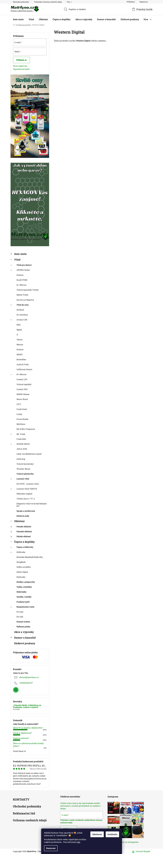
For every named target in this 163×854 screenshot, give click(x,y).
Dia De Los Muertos (25, 300)
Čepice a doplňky (24, 541)
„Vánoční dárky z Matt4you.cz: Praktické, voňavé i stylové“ (27, 706)
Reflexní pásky (23, 626)
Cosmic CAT (22, 379)
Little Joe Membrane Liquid (29, 454)
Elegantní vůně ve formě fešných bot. (32, 504)
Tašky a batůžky (24, 587)
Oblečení (19, 521)
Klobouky (21, 577)
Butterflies (21, 359)
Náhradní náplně (24, 493)
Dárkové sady (23, 516)
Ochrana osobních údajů (30, 820)
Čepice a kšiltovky (25, 547)
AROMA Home (23, 270)
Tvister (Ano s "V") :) (26, 498)
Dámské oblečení (24, 531)
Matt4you (21, 424)
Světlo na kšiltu (24, 567)
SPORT (20, 354)
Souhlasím (112, 834)
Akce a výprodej (24, 632)
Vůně (17, 259)
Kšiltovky (21, 552)
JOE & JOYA (22, 449)
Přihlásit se (21, 60)
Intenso (20, 275)
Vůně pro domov (24, 265)
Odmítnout (97, 834)
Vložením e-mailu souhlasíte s (72, 820)
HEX (19, 324)
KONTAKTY (21, 799)
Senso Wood (22, 399)
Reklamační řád (24, 813)
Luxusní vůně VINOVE (27, 488)
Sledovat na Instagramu (128, 842)
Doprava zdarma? (21, 738)
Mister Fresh (22, 294)
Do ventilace (22, 314)
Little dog (21, 459)
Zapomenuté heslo (21, 69)
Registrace (144, 2)
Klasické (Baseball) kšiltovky (30, 557)
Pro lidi (20, 616)
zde (78, 842)
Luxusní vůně (23, 478)
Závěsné (20, 309)
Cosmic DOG (22, 389)
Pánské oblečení (24, 526)
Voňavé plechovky (25, 473)
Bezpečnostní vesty (25, 606)
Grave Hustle (22, 419)
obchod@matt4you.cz (29, 677)
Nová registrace (20, 66)
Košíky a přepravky (26, 582)
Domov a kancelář (25, 637)
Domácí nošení (23, 621)
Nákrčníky (21, 591)
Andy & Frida (23, 364)
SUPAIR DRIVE (23, 444)
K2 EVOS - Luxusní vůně (28, 483)
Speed (19, 329)
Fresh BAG (21, 439)
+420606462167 (26, 683)
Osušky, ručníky (24, 596)
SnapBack (21, 562)
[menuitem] (18, 19)
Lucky (19, 414)
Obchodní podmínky (21, 2)
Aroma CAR (22, 319)
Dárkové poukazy (24, 643)
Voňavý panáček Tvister (28, 289)
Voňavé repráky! (24, 384)
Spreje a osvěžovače (26, 511)
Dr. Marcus (21, 285)
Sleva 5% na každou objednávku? (28, 727)
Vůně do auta (23, 304)
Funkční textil (23, 602)
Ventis (19, 339)
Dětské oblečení (24, 536)
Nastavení (50, 848)
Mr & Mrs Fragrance (26, 429)
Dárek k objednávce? (22, 733)
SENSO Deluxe (23, 394)
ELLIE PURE (22, 280)
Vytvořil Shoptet (142, 851)
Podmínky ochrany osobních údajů (48, 2)
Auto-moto (20, 254)
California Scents (24, 369)
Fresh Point (22, 409)
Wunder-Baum (23, 468)
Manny (20, 344)
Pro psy (20, 611)
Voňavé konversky (25, 464)
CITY (19, 404)
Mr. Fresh (21, 434)
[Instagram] (16, 690)
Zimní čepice (22, 572)
